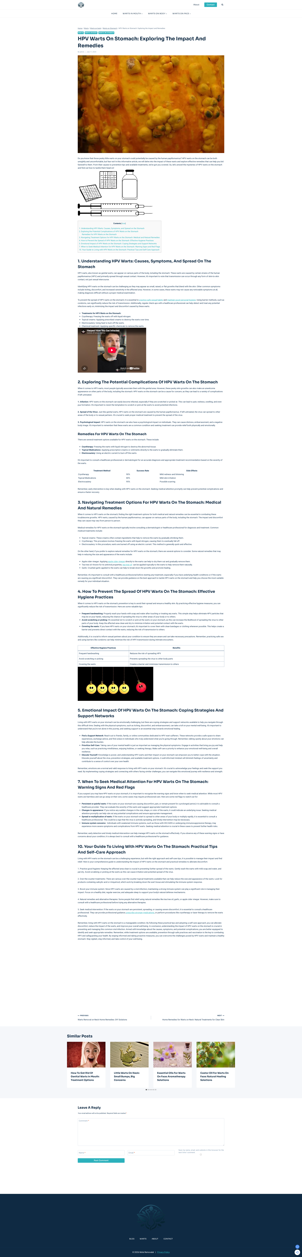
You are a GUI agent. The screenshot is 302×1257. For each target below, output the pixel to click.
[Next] (231, 1065)
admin (82, 52)
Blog (131, 1239)
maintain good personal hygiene (181, 299)
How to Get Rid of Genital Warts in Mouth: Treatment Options (85, 1077)
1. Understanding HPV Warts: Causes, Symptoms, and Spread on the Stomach (111, 228)
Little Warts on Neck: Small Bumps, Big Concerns (127, 1077)
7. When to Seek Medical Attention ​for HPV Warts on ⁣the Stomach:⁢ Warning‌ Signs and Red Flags (119, 246)
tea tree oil (127, 564)
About (196, 4)
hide (123, 223)
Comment (84, 1121)
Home (114, 13)
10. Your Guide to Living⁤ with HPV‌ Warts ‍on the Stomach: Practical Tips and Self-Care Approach (119, 249)
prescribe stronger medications (140, 912)
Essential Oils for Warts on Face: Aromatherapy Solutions (171, 1077)
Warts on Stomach (106, 33)
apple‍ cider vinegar (116, 561)
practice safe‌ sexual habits (151, 299)
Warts (80, 33)
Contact (211, 4)
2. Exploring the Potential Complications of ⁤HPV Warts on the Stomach (108, 231)
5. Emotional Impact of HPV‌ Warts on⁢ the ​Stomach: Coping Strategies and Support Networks (118, 243)
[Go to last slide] (71, 1065)
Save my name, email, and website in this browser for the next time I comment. (201, 1151)
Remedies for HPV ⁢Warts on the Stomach (99, 234)
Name (82, 1153)
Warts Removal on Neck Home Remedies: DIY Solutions (102, 1017)
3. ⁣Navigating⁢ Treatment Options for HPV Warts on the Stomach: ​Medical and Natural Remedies (119, 237)
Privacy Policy (163, 1252)
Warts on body (91, 33)
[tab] (146, 1089)
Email (132, 1153)
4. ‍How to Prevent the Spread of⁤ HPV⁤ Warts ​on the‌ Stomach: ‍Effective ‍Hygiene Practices (116, 240)
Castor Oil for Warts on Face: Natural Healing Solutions (214, 1077)
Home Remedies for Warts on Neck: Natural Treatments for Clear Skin (193, 1017)
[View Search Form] (222, 5)
